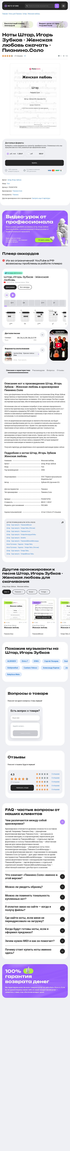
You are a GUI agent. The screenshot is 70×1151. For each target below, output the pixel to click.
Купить (34, 163)
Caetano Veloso (30, 668)
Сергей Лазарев (51, 661)
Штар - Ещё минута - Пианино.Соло (18, 531)
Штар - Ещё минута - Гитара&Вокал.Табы (20, 554)
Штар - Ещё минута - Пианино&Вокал (19, 525)
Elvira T (25, 661)
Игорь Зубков (16, 180)
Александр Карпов (51, 668)
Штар (9, 180)
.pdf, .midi (13, 154)
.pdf (31, 154)
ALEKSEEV (11, 661)
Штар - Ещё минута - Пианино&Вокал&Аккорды (23, 541)
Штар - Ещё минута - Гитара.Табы (18, 551)
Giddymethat (12, 668)
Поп (8, 183)
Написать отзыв (22, 788)
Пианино (16, 195)
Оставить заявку (43, 240)
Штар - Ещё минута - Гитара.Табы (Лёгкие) (21, 528)
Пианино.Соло (17, 191)
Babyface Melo (13, 674)
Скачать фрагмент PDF (43, 617)
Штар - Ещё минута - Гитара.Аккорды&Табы (21, 534)
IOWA (36, 661)
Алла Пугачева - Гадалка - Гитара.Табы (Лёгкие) (23, 547)
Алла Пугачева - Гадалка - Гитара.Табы (20, 544)
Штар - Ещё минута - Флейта (16, 538)
